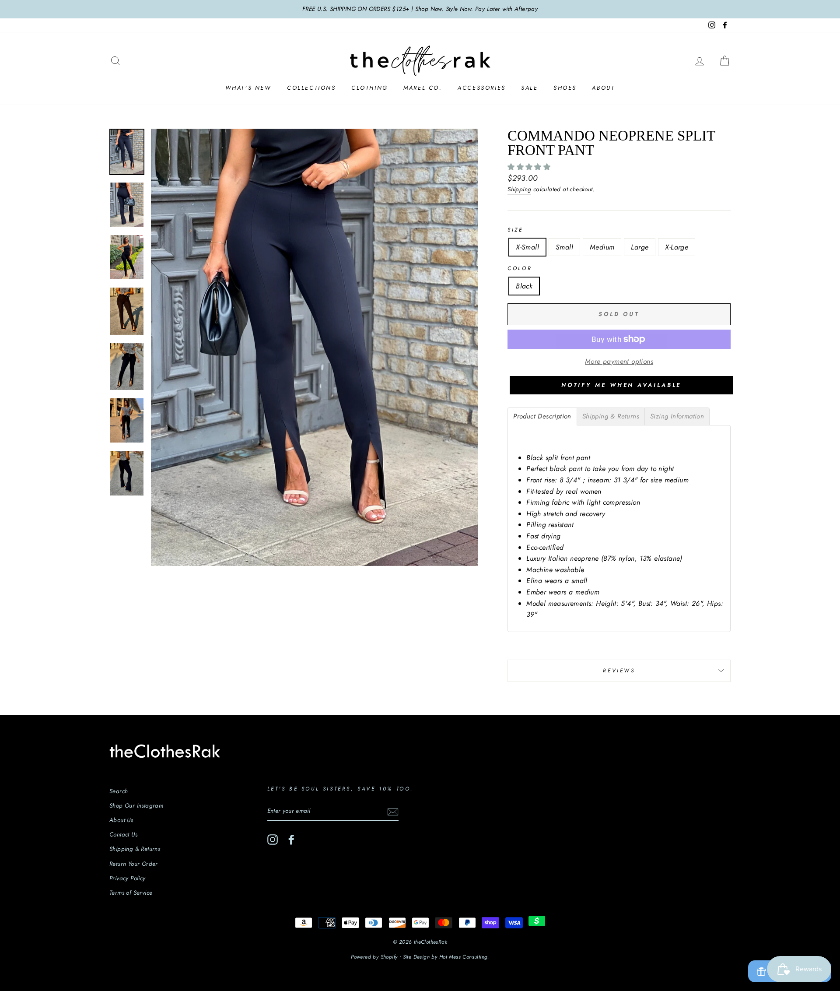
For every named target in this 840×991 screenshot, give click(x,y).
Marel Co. (422, 88)
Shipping (519, 189)
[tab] (542, 416)
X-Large (676, 247)
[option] (420, 9)
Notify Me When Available (621, 385)
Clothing (369, 88)
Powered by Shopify (374, 957)
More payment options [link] (619, 361)
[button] (530, 167)
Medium (602, 247)
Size (515, 230)
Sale (529, 88)
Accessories (482, 88)
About (603, 88)
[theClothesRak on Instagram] (272, 839)
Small (564, 247)
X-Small (527, 247)
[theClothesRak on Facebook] (291, 839)
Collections (311, 88)
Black (524, 286)
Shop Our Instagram (136, 805)
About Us (121, 819)
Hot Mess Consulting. (464, 957)
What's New (248, 88)
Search (118, 791)
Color (520, 268)
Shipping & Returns (134, 848)
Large (639, 247)
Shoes (565, 88)
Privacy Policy (127, 878)
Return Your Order (133, 863)
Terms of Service (130, 892)
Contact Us (123, 834)
